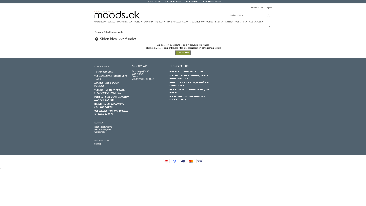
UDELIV (209, 22)
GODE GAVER (255, 22)
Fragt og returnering (103, 127)
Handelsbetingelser (102, 129)
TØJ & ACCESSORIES (176, 22)
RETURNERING (193, 2)
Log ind (269, 8)
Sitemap (97, 144)
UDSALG (111, 22)
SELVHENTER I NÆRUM (212, 2)
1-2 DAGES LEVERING (174, 2)
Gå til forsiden (183, 53)
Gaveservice (99, 132)
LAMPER (148, 22)
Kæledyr (229, 22)
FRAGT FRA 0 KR (155, 2)
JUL (244, 22)
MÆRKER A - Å (124, 22)
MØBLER (159, 22)
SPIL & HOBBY (196, 22)
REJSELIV (219, 22)
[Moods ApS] (130, 15)
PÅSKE (238, 22)
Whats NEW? (100, 22)
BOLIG (137, 22)
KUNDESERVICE (257, 8)
